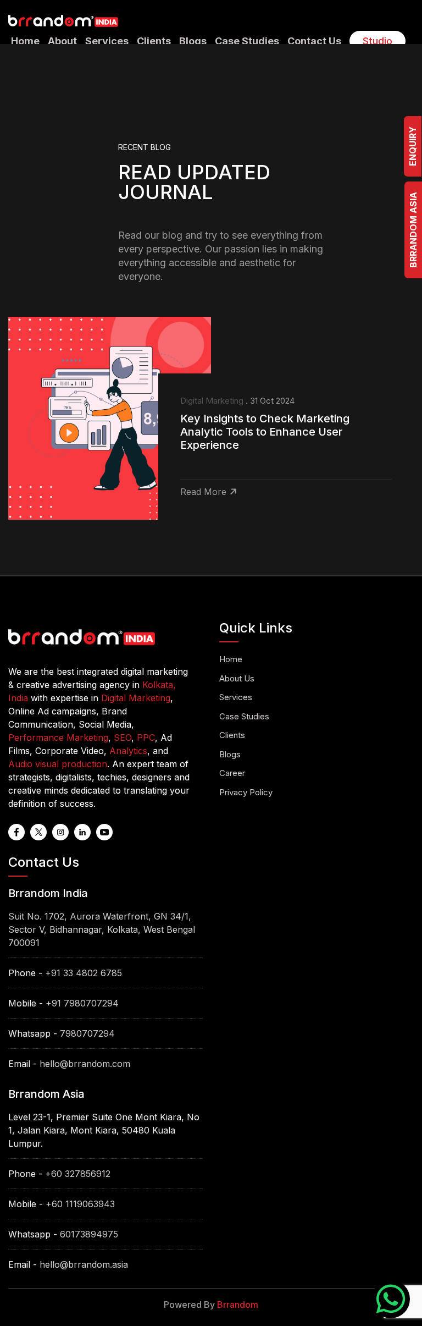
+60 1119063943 (80, 1203)
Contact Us (314, 41)
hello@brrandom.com (85, 1063)
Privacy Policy (246, 792)
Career (232, 773)
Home (25, 41)
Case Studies (247, 41)
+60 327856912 (77, 1173)
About (62, 41)
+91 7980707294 (82, 1003)
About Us (236, 678)
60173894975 (89, 1234)
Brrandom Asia (413, 230)
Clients (154, 41)
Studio (377, 41)
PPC (146, 737)
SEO (122, 737)
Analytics (128, 750)
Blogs (193, 41)
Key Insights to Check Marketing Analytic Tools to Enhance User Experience (264, 432)
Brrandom (237, 1304)
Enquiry (412, 146)
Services (107, 41)
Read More (203, 491)
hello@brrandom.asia (84, 1264)
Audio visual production (57, 763)
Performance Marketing (58, 737)
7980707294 (87, 1033)
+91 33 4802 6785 (83, 972)
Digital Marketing (211, 400)
